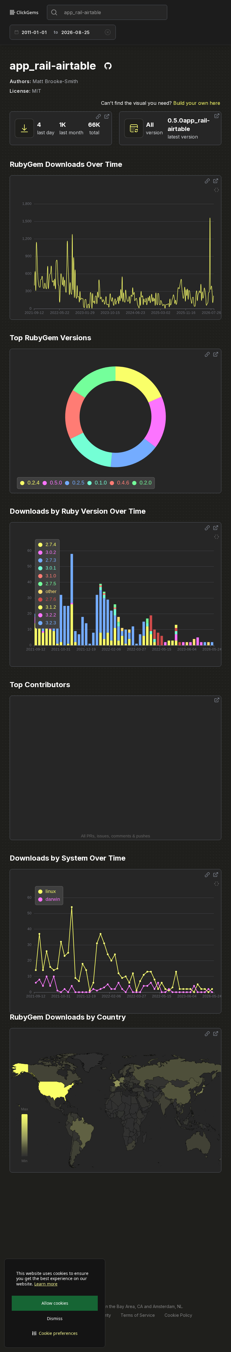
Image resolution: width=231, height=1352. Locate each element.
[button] (55, 1333)
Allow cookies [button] (55, 1303)
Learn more (45, 1284)
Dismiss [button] (55, 1318)
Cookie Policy (178, 1315)
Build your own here (196, 103)
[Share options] (98, 117)
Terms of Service (138, 1315)
